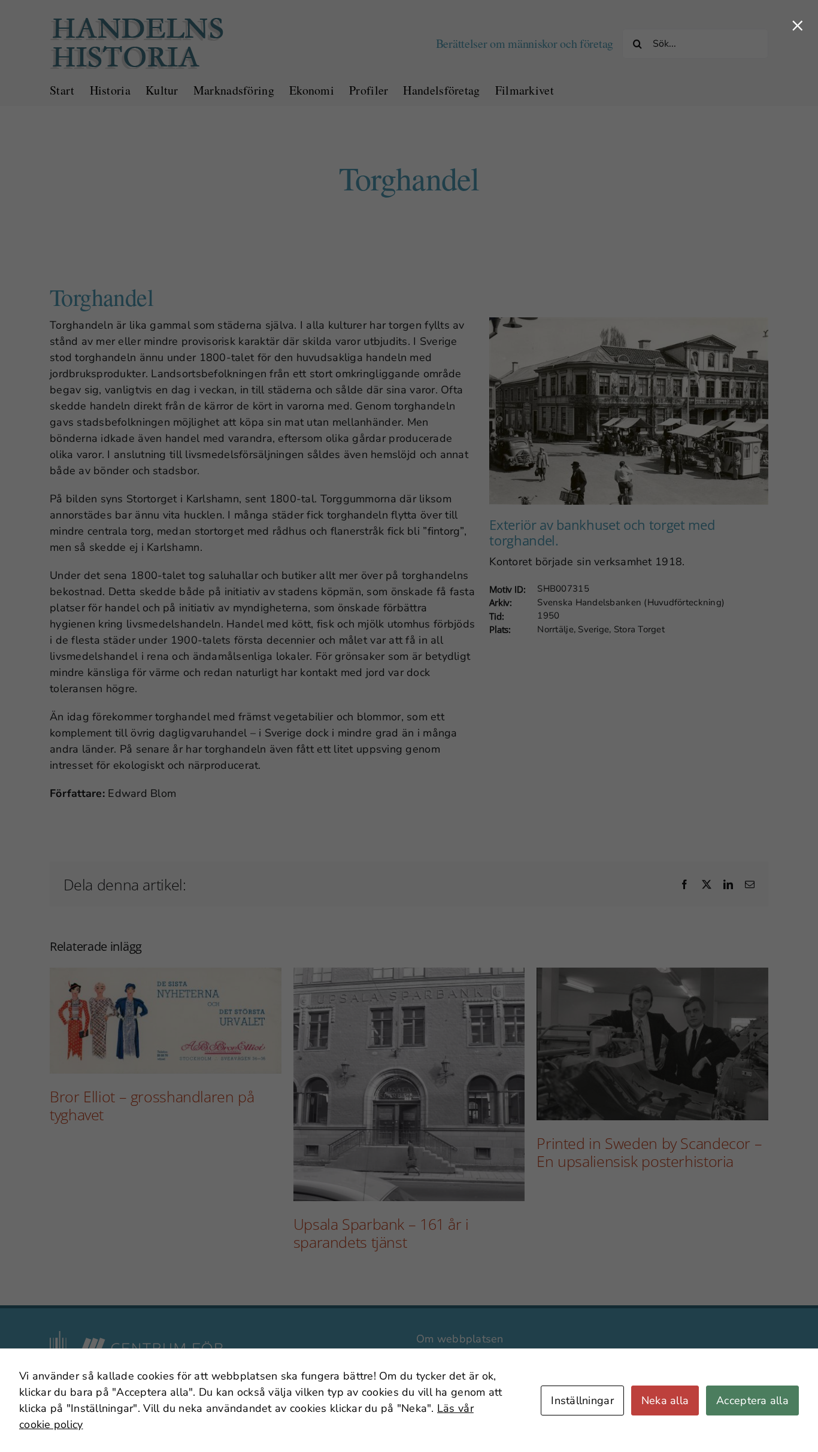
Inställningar (582, 1400)
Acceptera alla (752, 1400)
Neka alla (665, 1400)
